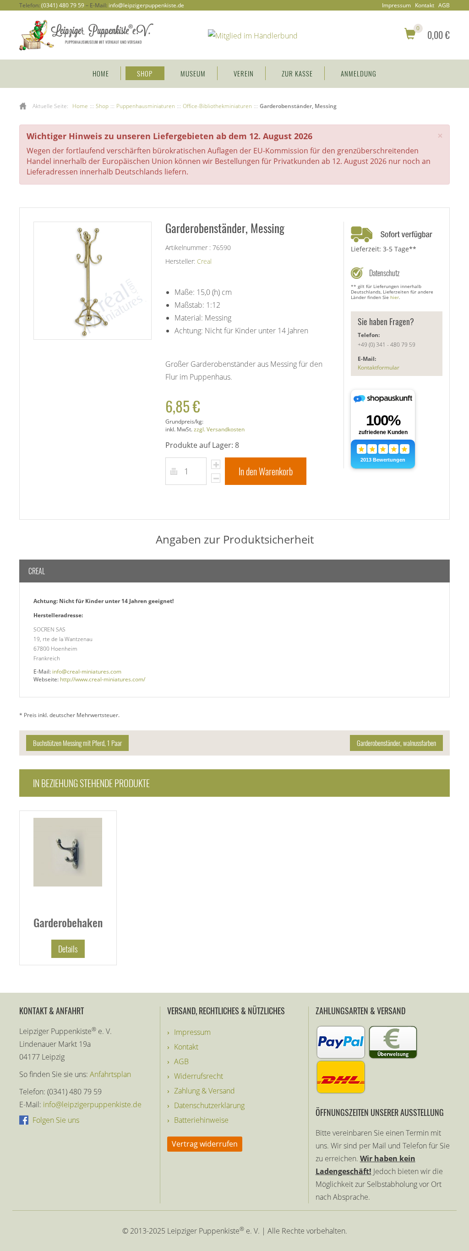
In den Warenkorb (266, 471)
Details (68, 949)
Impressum (396, 5)
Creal (204, 261)
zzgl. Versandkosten (219, 429)
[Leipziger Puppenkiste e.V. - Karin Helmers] (86, 34)
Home (101, 73)
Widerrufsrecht (198, 1076)
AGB (444, 5)
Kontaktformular (378, 367)
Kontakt (424, 5)
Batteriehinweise (201, 1120)
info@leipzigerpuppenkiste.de (146, 5)
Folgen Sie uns (55, 1120)
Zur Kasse (297, 73)
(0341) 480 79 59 (62, 5)
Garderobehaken (68, 922)
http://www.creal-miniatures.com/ (102, 679)
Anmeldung (358, 73)
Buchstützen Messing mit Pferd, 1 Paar (77, 743)
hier (394, 297)
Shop (145, 73)
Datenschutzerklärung (209, 1105)
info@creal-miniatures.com (86, 671)
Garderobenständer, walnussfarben (396, 743)
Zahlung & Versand (204, 1091)
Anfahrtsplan (110, 1074)
